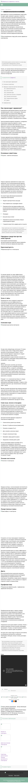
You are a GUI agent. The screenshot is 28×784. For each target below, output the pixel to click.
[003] (16, 783)
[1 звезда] (3, 696)
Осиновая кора (9, 92)
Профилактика (6, 102)
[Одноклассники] (14, 701)
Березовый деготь (10, 88)
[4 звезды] (19, 696)
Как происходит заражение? (9, 81)
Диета (6, 100)
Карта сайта (16, 775)
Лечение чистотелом (10, 96)
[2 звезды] (9, 696)
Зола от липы (8, 90)
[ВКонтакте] (12, 701)
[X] (16, 701)
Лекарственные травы (11, 98)
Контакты (11, 775)
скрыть (13, 77)
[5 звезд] (24, 696)
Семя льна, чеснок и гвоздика (12, 94)
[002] (14, 783)
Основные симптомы (8, 84)
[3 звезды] (14, 696)
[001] (12, 783)
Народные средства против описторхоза (12, 86)
